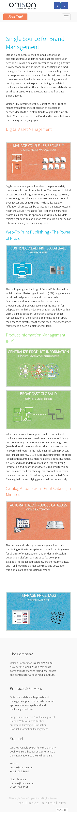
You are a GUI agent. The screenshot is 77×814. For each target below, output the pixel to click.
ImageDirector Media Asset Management (32, 717)
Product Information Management (29, 729)
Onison (14, 697)
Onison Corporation (21, 663)
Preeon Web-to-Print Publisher (27, 721)
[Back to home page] (22, 5)
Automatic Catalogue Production (28, 725)
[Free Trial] (38, 16)
